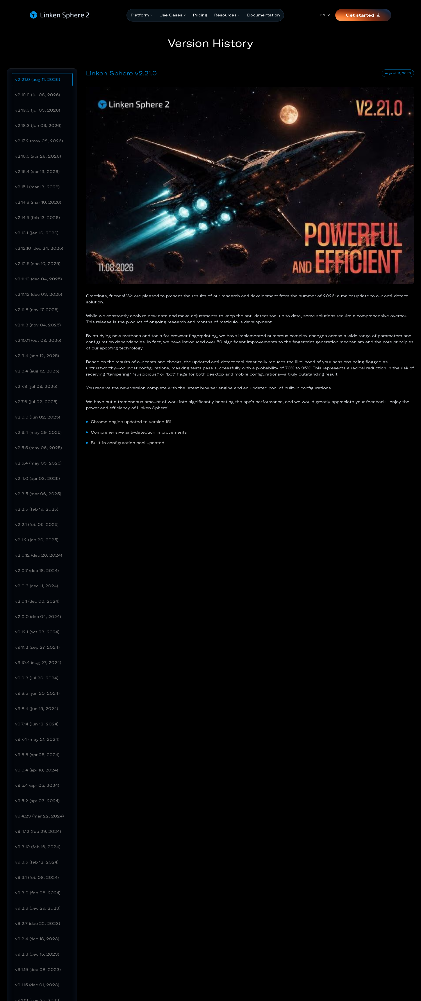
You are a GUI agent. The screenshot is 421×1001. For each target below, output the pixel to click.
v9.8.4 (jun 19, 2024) (36, 708)
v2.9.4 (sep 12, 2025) (37, 355)
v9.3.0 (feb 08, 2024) (38, 892)
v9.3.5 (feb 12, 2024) (37, 862)
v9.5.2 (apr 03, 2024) (37, 800)
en (322, 15)
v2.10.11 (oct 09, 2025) (38, 340)
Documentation (263, 15)
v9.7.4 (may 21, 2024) (37, 739)
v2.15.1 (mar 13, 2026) (37, 186)
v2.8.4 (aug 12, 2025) (37, 371)
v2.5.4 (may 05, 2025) (38, 463)
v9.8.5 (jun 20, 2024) (37, 693)
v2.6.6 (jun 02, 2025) (37, 417)
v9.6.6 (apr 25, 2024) (37, 754)
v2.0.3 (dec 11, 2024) (36, 585)
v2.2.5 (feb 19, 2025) (36, 509)
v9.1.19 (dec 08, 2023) (38, 969)
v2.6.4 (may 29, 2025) (38, 432)
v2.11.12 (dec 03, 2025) (38, 294)
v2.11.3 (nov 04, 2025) (38, 325)
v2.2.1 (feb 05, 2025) (37, 524)
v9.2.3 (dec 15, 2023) (37, 954)
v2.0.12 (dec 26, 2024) (38, 555)
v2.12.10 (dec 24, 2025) (39, 248)
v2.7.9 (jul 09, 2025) (36, 386)
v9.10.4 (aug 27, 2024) (38, 662)
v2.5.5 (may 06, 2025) (38, 447)
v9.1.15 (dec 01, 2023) (37, 984)
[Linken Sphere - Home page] (60, 15)
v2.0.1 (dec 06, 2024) (37, 601)
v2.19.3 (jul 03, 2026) (37, 110)
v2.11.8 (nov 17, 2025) (37, 309)
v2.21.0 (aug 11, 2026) (37, 79)
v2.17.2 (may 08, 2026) (39, 140)
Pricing (200, 15)
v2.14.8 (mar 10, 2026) (38, 202)
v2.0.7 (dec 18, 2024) (37, 570)
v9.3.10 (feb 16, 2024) (37, 846)
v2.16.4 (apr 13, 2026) (37, 171)
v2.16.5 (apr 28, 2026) (38, 156)
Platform (140, 15)
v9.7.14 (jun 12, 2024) (37, 724)
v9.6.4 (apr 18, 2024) (36, 770)
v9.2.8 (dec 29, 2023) (38, 908)
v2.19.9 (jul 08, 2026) (37, 94)
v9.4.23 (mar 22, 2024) (39, 816)
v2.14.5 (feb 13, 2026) (37, 217)
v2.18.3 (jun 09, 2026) (38, 125)
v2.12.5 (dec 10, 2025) (37, 263)
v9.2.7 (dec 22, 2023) (37, 923)
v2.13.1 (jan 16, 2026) (37, 232)
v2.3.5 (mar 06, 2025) (38, 493)
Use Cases (170, 15)
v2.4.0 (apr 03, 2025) (37, 478)
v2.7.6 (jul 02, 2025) (36, 401)
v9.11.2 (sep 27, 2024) (37, 647)
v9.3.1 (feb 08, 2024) (37, 877)
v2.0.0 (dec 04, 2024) (38, 616)
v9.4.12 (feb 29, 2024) (38, 831)
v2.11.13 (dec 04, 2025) (38, 278)
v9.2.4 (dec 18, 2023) (37, 938)
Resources (225, 15)
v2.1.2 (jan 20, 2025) (36, 539)
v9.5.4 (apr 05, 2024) (37, 785)
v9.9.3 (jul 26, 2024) (36, 677)
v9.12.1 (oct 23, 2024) (37, 631)
